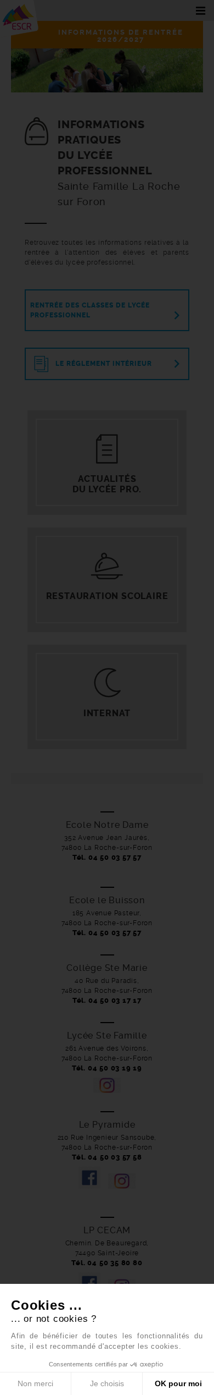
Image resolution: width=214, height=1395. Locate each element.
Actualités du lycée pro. (107, 484)
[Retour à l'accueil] (19, 15)
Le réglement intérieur (103, 363)
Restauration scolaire (107, 596)
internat (107, 713)
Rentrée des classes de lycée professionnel (90, 310)
